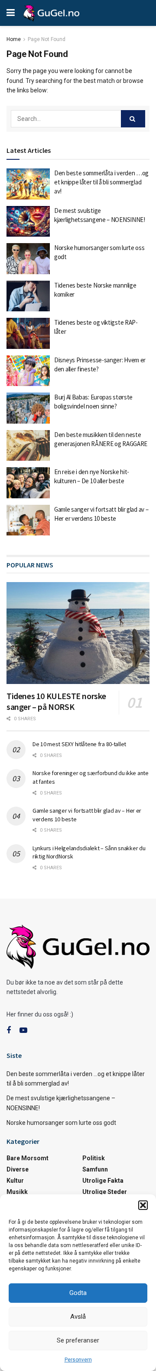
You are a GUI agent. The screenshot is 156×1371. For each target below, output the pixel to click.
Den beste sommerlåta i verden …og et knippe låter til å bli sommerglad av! (101, 182)
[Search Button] (133, 118)
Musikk (17, 1191)
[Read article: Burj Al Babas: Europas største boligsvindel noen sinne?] (28, 408)
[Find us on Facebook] (8, 1030)
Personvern (78, 1360)
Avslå (78, 1316)
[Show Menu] (10, 13)
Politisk (93, 1158)
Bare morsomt (27, 1158)
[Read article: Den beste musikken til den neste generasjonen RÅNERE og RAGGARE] (28, 445)
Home (13, 39)
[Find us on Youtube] (23, 1030)
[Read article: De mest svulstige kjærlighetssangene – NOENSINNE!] (28, 221)
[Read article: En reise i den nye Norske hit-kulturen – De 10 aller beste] (28, 482)
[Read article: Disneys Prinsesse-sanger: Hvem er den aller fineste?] (28, 370)
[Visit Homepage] (51, 13)
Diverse (17, 1169)
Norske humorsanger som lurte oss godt (61, 1122)
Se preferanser (78, 1340)
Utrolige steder (104, 1191)
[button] (143, 1205)
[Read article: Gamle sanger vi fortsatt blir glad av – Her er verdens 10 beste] (28, 520)
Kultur (15, 1180)
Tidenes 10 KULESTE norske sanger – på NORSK (56, 701)
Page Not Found (46, 39)
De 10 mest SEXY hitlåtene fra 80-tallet (79, 744)
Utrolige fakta (103, 1180)
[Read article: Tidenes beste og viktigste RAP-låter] (28, 333)
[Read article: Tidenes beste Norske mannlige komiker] (28, 296)
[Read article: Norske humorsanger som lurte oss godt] (28, 258)
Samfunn (95, 1169)
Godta (78, 1293)
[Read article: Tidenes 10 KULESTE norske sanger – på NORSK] (78, 633)
